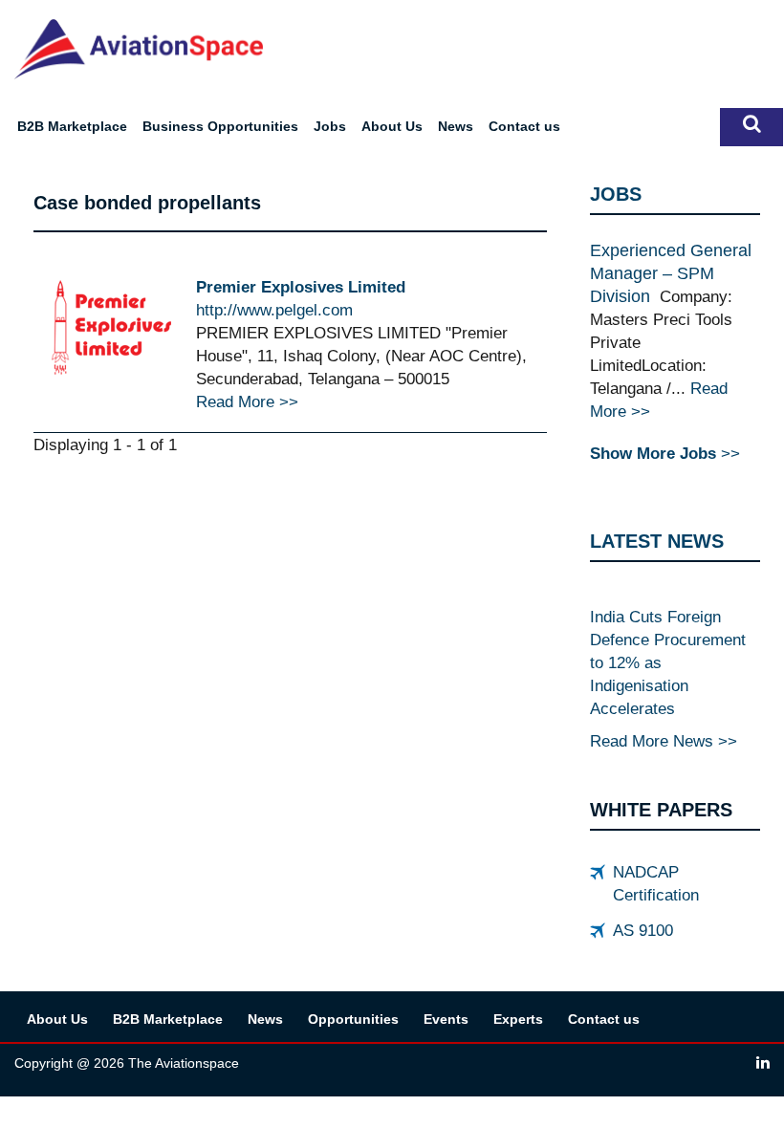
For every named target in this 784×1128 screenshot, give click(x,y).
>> (665, 453)
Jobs (330, 126)
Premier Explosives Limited (300, 286)
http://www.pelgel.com (274, 309)
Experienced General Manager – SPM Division (670, 273)
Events (446, 1019)
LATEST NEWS (657, 541)
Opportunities (353, 1019)
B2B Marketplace (72, 126)
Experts (518, 1019)
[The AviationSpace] (138, 47)
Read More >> (247, 401)
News (455, 126)
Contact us (524, 126)
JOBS (616, 194)
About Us (392, 126)
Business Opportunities (220, 126)
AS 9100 (643, 930)
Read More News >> (663, 740)
